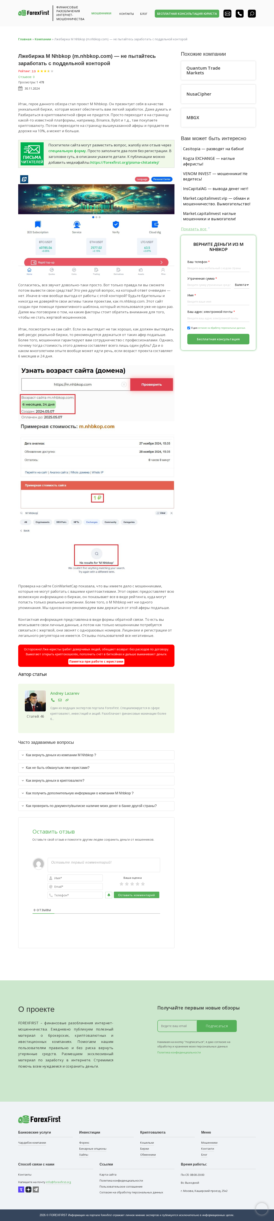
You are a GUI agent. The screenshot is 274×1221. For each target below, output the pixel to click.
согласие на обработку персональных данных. (222, 327)
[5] (143, 884)
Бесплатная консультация (218, 339)
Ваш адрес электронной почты (211, 312)
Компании (43, 39)
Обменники (148, 1154)
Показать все (194, 228)
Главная (24, 39)
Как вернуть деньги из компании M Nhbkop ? (61, 755)
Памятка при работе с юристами (96, 661)
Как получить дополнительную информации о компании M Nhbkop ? (80, 793)
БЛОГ (143, 14)
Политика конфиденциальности (179, 1052)
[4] (137, 884)
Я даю (218, 327)
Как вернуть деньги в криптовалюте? (55, 780)
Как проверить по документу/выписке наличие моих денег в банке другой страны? (91, 806)
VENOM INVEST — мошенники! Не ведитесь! (215, 176)
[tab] (96, 755)
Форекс (84, 1142)
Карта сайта (108, 1174)
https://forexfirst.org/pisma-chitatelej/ (124, 162)
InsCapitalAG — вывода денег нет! (215, 188)
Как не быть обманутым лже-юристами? (57, 768)
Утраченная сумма (202, 278)
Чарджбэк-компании (32, 1142)
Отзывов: (25, 77)
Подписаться (217, 1026)
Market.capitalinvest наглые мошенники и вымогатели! (209, 216)
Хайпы (83, 1154)
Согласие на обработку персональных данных (131, 1192)
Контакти (207, 1148)
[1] (121, 884)
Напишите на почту (44, 1182)
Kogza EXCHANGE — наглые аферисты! (209, 161)
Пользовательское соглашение (121, 1186)
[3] (132, 884)
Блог (204, 1154)
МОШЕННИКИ (101, 13)
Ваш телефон (198, 262)
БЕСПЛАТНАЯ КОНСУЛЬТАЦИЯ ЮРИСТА (187, 14)
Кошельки (147, 1142)
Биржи (144, 1148)
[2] (127, 884)
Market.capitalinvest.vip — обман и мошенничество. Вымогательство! (216, 201)
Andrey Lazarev (64, 693)
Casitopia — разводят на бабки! (213, 148)
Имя (191, 295)
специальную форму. (67, 150)
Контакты (126, 14)
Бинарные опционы (92, 1148)
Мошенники (209, 1142)
